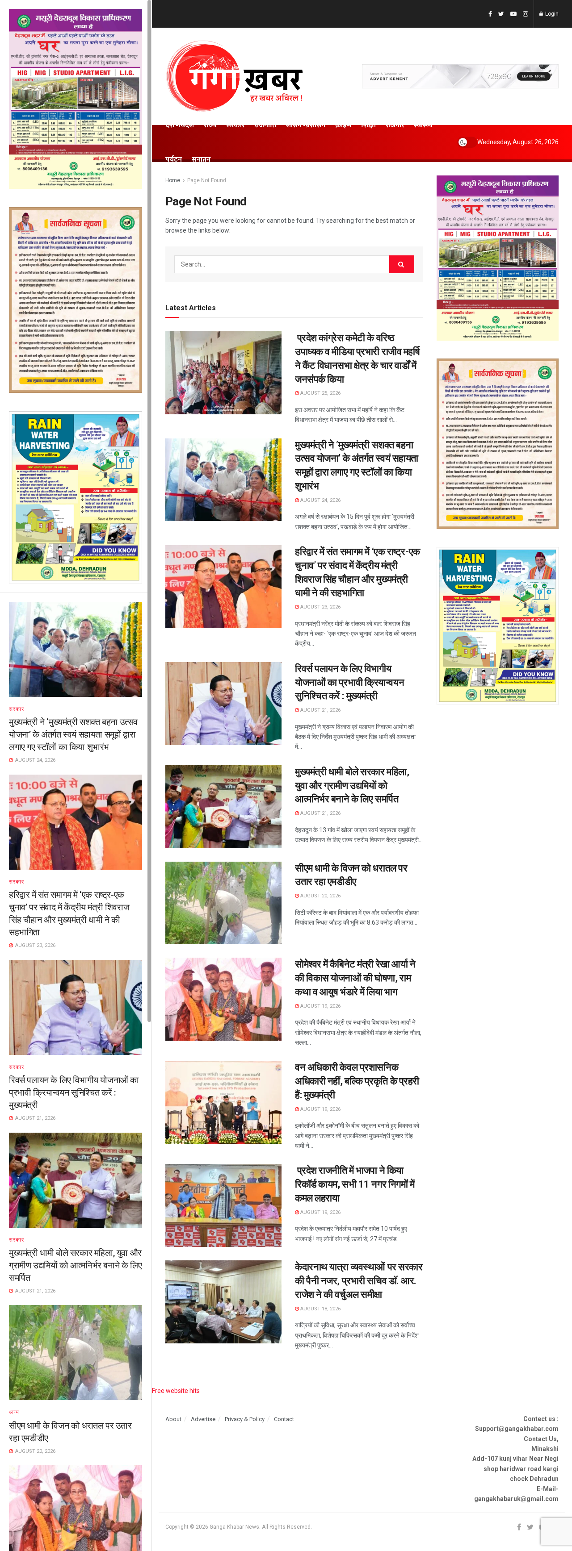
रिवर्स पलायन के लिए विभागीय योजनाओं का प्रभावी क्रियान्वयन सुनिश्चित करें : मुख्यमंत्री (74, 1092)
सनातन (201, 160)
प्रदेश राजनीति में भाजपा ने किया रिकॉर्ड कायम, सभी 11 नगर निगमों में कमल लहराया (354, 1184)
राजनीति (265, 125)
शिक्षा (368, 125)
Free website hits (176, 1390)
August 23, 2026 (320, 607)
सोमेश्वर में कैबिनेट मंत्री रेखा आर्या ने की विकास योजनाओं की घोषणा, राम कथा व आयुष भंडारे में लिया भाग (355, 978)
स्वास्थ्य (423, 125)
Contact (284, 1419)
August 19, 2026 (320, 1006)
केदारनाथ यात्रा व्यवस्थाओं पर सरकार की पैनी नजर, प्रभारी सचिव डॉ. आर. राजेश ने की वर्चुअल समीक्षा (358, 1280)
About (173, 1419)
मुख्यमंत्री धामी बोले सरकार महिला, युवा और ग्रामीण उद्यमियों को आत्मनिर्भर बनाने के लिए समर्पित (75, 1265)
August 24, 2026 (320, 500)
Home (172, 180)
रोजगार (395, 125)
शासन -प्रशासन (305, 125)
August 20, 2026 (320, 896)
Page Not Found (206, 180)
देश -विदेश (179, 125)
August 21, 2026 (320, 710)
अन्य (14, 1412)
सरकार (16, 709)
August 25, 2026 (320, 393)
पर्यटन (173, 160)
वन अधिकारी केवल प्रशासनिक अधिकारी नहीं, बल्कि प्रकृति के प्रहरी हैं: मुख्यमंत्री (357, 1081)
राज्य (210, 125)
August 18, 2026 (320, 1309)
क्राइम (343, 125)
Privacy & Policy (245, 1419)
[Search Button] (401, 264)
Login (551, 14)
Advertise (203, 1419)
